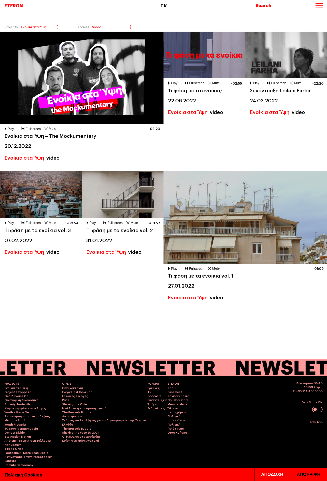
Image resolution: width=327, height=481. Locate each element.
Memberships (177, 404)
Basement (175, 392)
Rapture (10, 461)
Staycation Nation (17, 436)
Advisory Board (178, 396)
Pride (65, 400)
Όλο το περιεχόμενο (177, 410)
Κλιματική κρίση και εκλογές (25, 408)
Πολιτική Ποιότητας (176, 426)
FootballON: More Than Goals (26, 453)
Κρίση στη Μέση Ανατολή (80, 440)
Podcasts (154, 396)
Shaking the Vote (74, 404)
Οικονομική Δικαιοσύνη (21, 400)
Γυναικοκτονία (72, 388)
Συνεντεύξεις (157, 400)
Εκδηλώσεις (156, 408)
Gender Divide (14, 432)
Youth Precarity (15, 424)
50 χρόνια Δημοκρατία (21, 428)
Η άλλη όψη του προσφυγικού (84, 408)
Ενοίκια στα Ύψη (24, 157)
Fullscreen (33, 129)
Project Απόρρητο (17, 392)
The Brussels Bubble (76, 412)
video (53, 157)
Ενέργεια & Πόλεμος (77, 392)
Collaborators (178, 400)
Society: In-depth (17, 404)
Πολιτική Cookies (23, 474)
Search (263, 5)
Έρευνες (153, 388)
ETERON (13, 5)
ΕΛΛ (320, 421)
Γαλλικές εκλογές (75, 396)
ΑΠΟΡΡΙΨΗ (308, 474)
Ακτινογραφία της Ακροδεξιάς (27, 416)
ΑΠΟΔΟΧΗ (272, 474)
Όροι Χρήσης (177, 432)
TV (149, 392)
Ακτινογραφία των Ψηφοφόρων (28, 457)
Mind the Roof (14, 420)
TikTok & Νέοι (14, 448)
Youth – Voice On (16, 412)
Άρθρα (152, 404)
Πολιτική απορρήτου (176, 418)
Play (11, 129)
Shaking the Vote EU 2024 (81, 432)
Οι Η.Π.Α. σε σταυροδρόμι (81, 436)
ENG (313, 421)
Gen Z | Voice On (16, 396)
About (172, 388)
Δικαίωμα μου (72, 416)
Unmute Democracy (18, 465)
